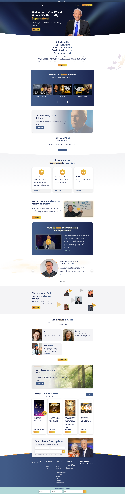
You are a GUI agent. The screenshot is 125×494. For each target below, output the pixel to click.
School (57, 5)
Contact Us (78, 190)
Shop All (90, 394)
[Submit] (63, 451)
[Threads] (92, 463)
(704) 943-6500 (69, 467)
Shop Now (36, 190)
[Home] (37, 5)
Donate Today (58, 190)
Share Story (58, 476)
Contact (58, 478)
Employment (58, 480)
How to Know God (36, 465)
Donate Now (36, 217)
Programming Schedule (61, 472)
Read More (62, 274)
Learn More (67, 250)
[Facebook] (80, 463)
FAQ (57, 470)
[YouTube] (87, 463)
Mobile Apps (58, 468)
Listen (49, 5)
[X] (85, 463)
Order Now (40, 127)
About (61, 5)
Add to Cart (37, 431)
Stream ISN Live (87, 5)
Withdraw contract (60, 482)
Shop (54, 5)
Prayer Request (59, 474)
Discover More (62, 102)
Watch (45, 5)
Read (52, 5)
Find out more (62, 150)
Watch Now (36, 29)
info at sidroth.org (69, 468)
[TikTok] (90, 463)
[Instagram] (83, 463)
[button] (93, 1)
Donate (79, 5)
